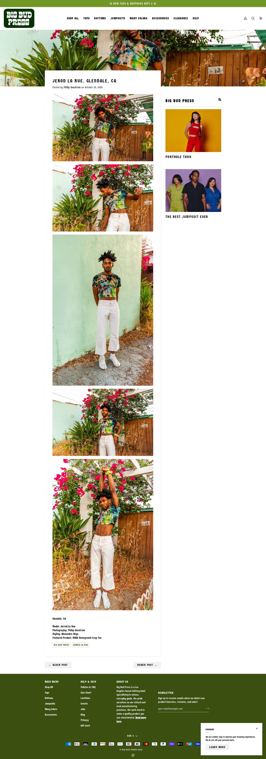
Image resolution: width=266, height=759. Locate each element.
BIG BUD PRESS (129, 750)
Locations (85, 698)
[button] (86, 18)
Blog (83, 714)
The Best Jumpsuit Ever (186, 217)
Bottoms (49, 698)
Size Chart (86, 692)
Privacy (85, 720)
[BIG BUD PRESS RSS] (219, 99)
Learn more (217, 747)
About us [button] (122, 681)
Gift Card (85, 725)
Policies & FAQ (88, 687)
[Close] (258, 728)
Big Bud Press (61, 645)
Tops (47, 692)
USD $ (130, 735)
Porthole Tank (178, 157)
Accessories (51, 714)
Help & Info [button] (88, 681)
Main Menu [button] (52, 681)
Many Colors (51, 709)
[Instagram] (133, 755)
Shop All (49, 687)
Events (84, 703)
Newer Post (147, 664)
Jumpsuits (50, 703)
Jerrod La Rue (80, 645)
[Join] (206, 708)
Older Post (58, 664)
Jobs (83, 709)
